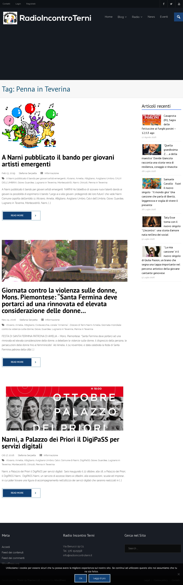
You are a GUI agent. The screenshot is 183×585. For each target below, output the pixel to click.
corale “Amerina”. (59, 325)
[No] (178, 574)
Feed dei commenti (13, 558)
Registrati (31, 3)
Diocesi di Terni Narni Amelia (85, 325)
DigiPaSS (85, 460)
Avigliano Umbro (105, 178)
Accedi (6, 547)
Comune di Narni (70, 460)
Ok (80, 578)
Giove (21, 182)
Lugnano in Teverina (45, 182)
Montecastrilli (65, 182)
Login (18, 3)
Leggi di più (99, 578)
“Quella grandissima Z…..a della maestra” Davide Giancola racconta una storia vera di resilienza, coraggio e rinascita (160, 156)
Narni (76, 182)
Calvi (57, 460)
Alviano (71, 178)
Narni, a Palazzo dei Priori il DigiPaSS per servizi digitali (60, 442)
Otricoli (84, 182)
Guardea (29, 182)
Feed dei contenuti (12, 552)
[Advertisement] (91, 53)
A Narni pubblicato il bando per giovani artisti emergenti (58, 160)
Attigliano (90, 178)
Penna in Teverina (98, 182)
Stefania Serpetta (28, 173)
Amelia (79, 178)
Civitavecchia (42, 325)
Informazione (52, 173)
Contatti (6, 3)
